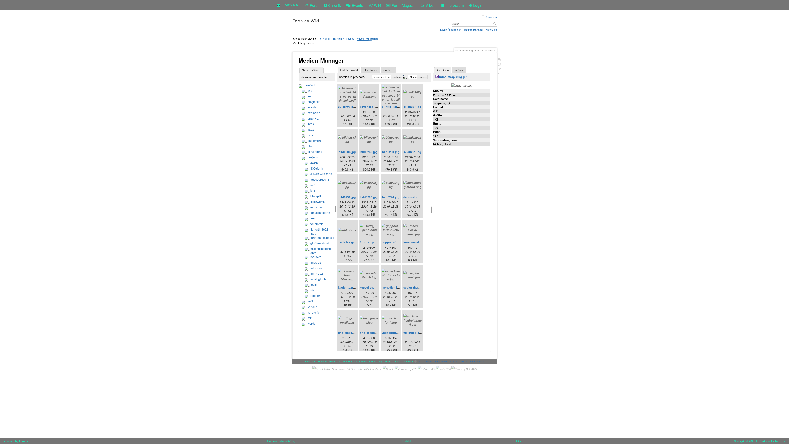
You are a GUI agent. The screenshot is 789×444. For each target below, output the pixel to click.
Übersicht (491, 29)
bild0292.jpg (347, 197)
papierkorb (315, 140)
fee (312, 218)
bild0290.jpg (390, 152)
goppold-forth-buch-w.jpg (400, 242)
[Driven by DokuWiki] (464, 368)
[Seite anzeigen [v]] (499, 59)
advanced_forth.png (374, 107)
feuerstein (316, 224)
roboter (315, 296)
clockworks (317, 202)
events (312, 107)
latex (311, 129)
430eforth (316, 168)
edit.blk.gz (347, 242)
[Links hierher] (499, 68)
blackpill (315, 196)
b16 (312, 190)
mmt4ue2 (316, 273)
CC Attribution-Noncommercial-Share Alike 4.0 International (451, 361)
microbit (315, 262)
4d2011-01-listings (367, 38)
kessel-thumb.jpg (372, 287)
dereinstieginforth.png (419, 197)
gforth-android (319, 243)
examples (314, 113)
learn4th (315, 257)
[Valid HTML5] (427, 368)
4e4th (314, 163)
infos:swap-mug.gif (453, 77)
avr (312, 185)
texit (310, 301)
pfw (310, 146)
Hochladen (371, 70)
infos (311, 124)
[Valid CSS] (443, 368)
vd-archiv (314, 312)
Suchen (388, 70)
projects (313, 157)
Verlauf (459, 70)
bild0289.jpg (369, 152)
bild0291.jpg (412, 152)
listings (350, 38)
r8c (312, 290)
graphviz (313, 118)
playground (315, 152)
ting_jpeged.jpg (371, 333)
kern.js (23, 441)
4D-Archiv (338, 38)
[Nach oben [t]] (499, 73)
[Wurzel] (310, 85)
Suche (495, 23)
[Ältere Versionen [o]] (499, 64)
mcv (310, 135)
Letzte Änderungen (450, 29)
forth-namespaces (322, 237)
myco (313, 285)
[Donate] (388, 368)
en (309, 96)
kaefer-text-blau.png (352, 287)
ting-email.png (348, 333)
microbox (316, 268)
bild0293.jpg (369, 197)
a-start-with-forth (321, 174)
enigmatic (314, 102)
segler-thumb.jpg (415, 287)
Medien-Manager (473, 29)
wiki (310, 318)
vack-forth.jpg (391, 333)
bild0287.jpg (412, 107)
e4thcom (316, 207)
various (312, 307)
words (311, 323)
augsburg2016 (319, 179)
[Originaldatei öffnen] (461, 85)
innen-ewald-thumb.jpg (419, 242)
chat (310, 91)
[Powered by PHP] (406, 368)
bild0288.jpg (347, 152)
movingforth (318, 279)
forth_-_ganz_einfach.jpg (377, 242)
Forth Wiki (324, 38)
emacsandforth (320, 213)
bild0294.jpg (390, 197)
